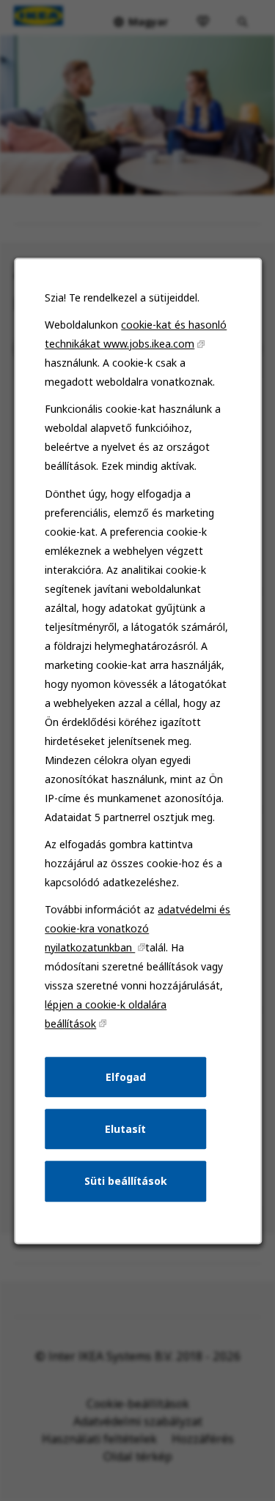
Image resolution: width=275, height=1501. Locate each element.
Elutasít (125, 1128)
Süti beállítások (125, 1181)
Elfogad (125, 1076)
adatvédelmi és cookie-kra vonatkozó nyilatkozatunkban (137, 928)
